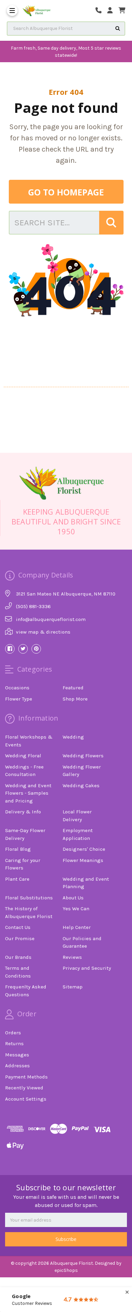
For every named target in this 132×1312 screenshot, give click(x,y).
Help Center (77, 927)
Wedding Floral (23, 756)
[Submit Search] (117, 28)
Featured (73, 688)
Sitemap (73, 987)
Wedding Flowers (83, 756)
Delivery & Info (23, 812)
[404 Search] (111, 223)
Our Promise (20, 938)
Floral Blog (18, 849)
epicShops (66, 1270)
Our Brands (18, 957)
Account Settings (25, 1099)
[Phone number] (100, 10)
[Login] (112, 10)
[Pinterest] (36, 649)
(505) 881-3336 (33, 606)
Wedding (73, 737)
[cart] (121, 10)
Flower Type (18, 699)
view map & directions (43, 632)
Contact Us (17, 927)
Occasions (17, 688)
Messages (17, 1055)
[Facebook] (10, 649)
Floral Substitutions (29, 898)
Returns (14, 1043)
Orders (13, 1033)
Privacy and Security (87, 968)
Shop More (75, 699)
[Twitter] (23, 649)
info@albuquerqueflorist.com (51, 619)
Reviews (72, 957)
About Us (73, 898)
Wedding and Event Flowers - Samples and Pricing (28, 793)
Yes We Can (76, 908)
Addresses (17, 1066)
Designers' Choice (84, 849)
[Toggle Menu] (12, 10)
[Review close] (127, 1292)
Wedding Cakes (81, 785)
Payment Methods (26, 1077)
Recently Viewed (24, 1088)
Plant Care (17, 879)
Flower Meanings (83, 860)
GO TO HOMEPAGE (66, 192)
